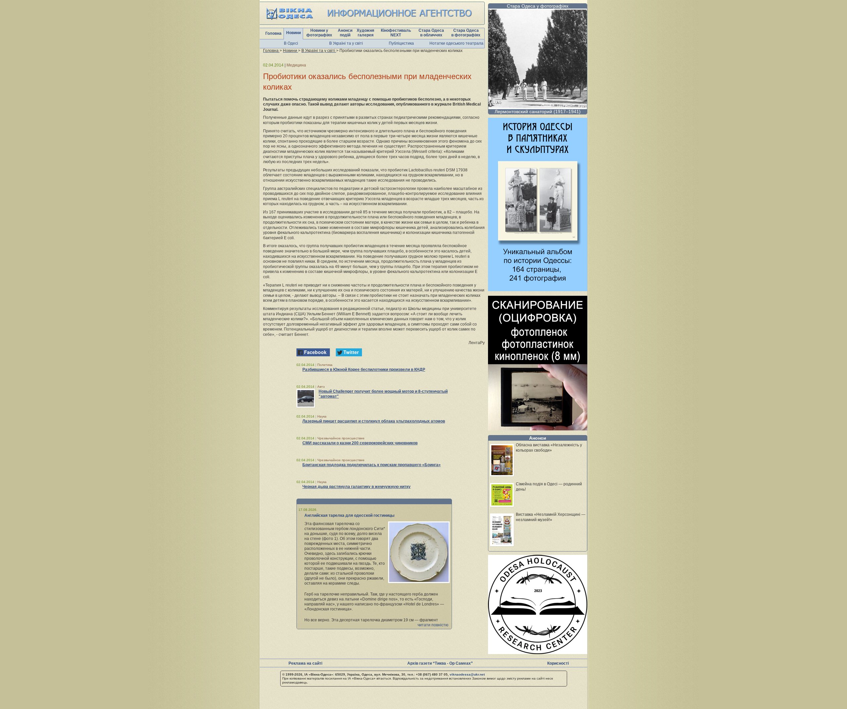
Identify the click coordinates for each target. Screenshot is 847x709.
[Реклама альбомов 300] (537, 289)
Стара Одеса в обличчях (431, 32)
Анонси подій (345, 32)
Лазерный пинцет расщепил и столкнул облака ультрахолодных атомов (373, 421)
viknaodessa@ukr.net (467, 674)
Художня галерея (365, 32)
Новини (293, 32)
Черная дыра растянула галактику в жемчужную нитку (356, 486)
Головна (273, 33)
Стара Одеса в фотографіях (465, 32)
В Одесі (291, 43)
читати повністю (433, 625)
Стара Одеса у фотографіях (537, 6)
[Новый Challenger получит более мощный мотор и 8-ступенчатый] (305, 398)
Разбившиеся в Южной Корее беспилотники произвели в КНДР (363, 369)
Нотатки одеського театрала (456, 43)
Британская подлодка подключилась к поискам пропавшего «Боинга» (371, 465)
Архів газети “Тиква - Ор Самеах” (440, 663)
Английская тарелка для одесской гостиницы (349, 515)
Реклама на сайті (305, 663)
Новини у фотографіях (319, 32)
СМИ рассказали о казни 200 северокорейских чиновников (360, 443)
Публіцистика (401, 43)
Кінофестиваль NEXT (396, 32)
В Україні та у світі (346, 43)
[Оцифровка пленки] (537, 428)
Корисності (558, 663)
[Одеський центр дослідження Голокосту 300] (537, 652)
